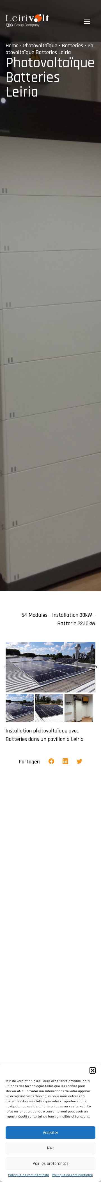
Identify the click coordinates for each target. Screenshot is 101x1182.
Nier (50, 1148)
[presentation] (6, 667)
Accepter (50, 1132)
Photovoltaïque (40, 45)
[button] (92, 1070)
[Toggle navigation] (87, 21)
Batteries (72, 45)
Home (12, 45)
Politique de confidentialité (28, 1175)
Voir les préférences (50, 1163)
